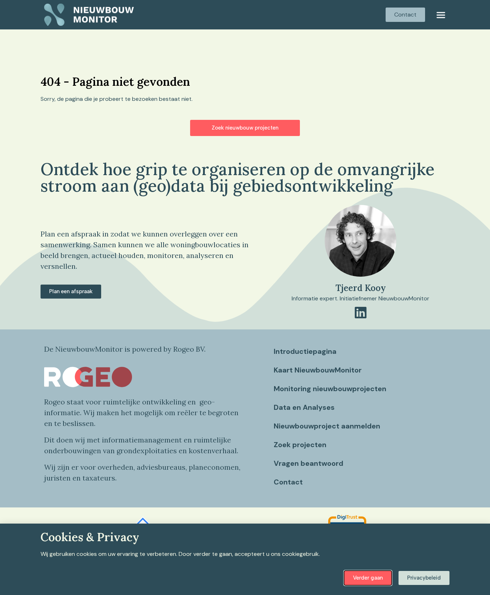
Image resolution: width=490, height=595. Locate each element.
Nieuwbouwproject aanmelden (327, 426)
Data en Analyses (304, 407)
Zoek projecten (300, 444)
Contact (288, 482)
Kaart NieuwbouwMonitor (318, 370)
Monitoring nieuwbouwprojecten (330, 388)
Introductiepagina (305, 351)
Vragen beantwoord (308, 463)
